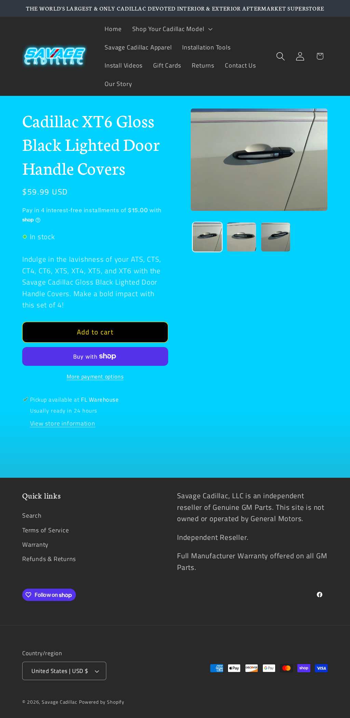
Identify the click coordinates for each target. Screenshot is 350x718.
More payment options (95, 376)
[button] (171, 28)
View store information (62, 423)
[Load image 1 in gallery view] (207, 237)
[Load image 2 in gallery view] (241, 237)
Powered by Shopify (101, 702)
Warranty (35, 544)
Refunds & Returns (49, 558)
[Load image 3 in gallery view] (276, 237)
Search (32, 515)
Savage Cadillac (59, 702)
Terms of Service (45, 530)
